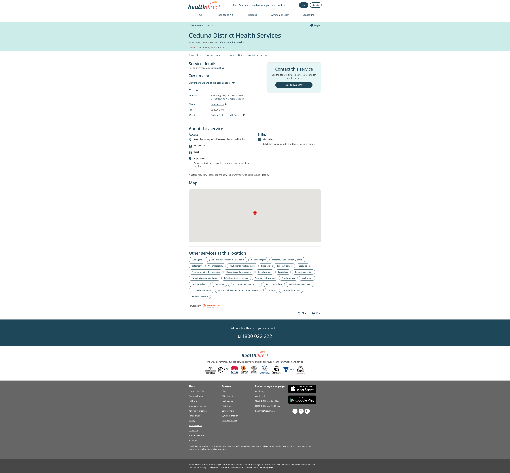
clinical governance (298, 446)
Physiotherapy (288, 278)
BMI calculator (228, 396)
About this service (216, 55)
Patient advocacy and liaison (205, 278)
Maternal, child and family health (287, 259)
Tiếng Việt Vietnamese (265, 411)
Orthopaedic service (291, 290)
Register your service (198, 411)
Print (318, 313)
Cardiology (283, 272)
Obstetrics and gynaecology (239, 272)
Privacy (192, 420)
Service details (196, 55)
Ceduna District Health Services (226, 115)
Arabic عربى (260, 391)
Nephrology (307, 278)
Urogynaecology (215, 266)
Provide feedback (196, 435)
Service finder (309, 14)
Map (232, 55)
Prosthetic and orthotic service (206, 272)
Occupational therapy (201, 290)
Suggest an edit (213, 67)
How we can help (196, 391)
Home (199, 14)
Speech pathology (274, 284)
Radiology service (284, 266)
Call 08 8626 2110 (294, 84)
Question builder (229, 420)
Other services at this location (253, 55)
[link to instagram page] (301, 411)
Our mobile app (196, 396)
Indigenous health (200, 284)
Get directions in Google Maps (226, 98)
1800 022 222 (256, 336)
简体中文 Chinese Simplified (267, 401)
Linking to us (194, 401)
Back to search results (202, 25)
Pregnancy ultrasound (265, 278)
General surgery (258, 259)
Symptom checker (280, 14)
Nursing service (198, 259)
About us (193, 440)
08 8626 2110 (217, 104)
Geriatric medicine (200, 296)
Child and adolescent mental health (228, 259)
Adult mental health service (242, 266)
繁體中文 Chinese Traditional (267, 406)
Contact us (193, 430)
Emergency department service (245, 284)
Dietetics (303, 266)
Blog (224, 391)
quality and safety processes (212, 449)
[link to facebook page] (295, 411)
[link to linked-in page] (307, 411)
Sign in (316, 5)
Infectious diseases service (236, 278)
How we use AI (195, 425)
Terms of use (194, 415)
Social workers (264, 272)
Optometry (197, 266)
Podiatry (271, 290)
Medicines (252, 14)
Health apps (227, 401)
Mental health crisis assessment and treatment (239, 290)
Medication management (300, 284)
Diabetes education (303, 272)
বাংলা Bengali (260, 396)
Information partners (198, 406)
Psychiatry (219, 284)
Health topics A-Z (224, 14)
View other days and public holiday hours (209, 82)
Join (303, 5)
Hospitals (265, 266)
